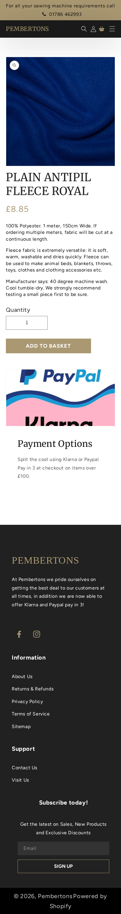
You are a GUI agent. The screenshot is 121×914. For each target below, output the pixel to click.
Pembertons (55, 896)
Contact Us (24, 767)
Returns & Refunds (32, 689)
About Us (22, 676)
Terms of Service (31, 714)
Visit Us (20, 780)
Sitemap (21, 726)
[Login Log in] (92, 29)
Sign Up (63, 866)
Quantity (18, 309)
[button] (112, 29)
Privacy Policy (27, 701)
